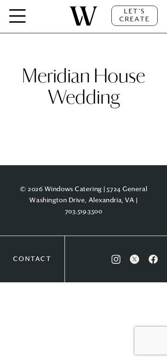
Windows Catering (83, 25)
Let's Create (134, 15)
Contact (32, 259)
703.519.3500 (84, 211)
